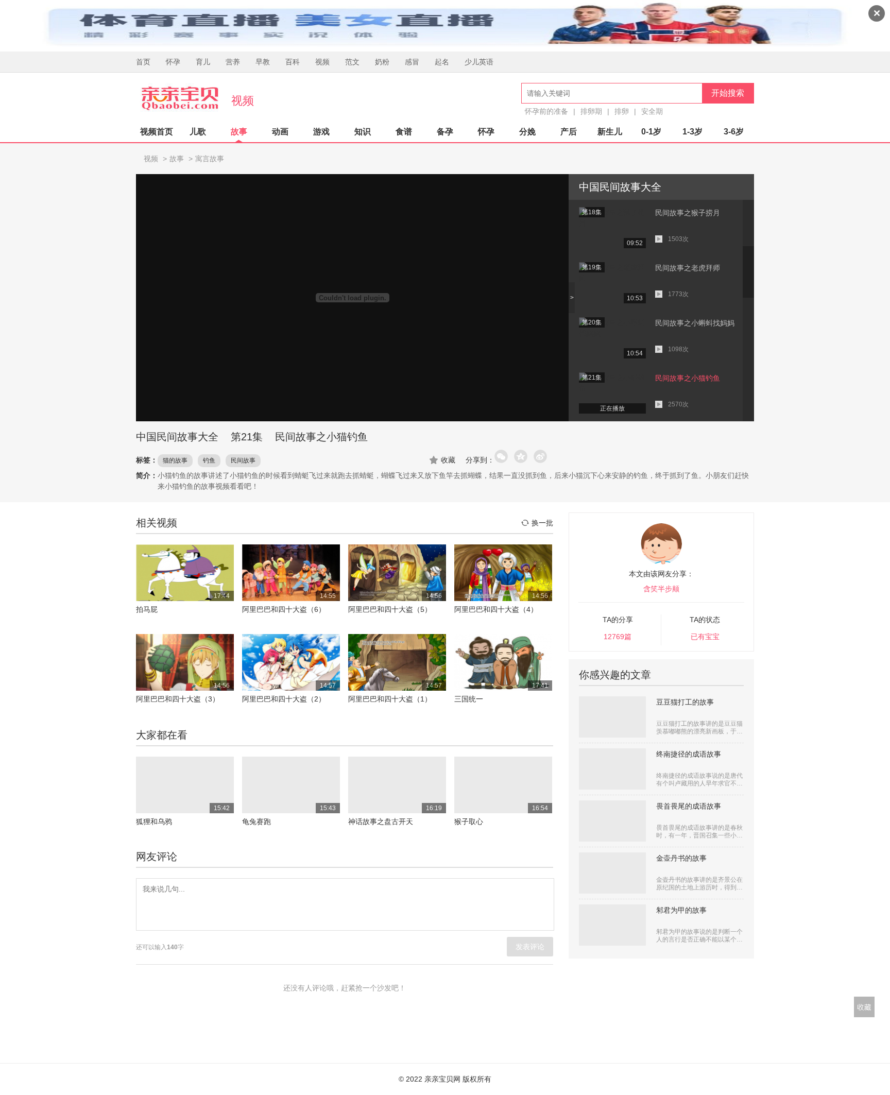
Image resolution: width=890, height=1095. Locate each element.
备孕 (445, 131)
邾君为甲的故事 (681, 910)
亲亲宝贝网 (180, 98)
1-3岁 (692, 131)
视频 (322, 62)
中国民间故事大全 (177, 436)
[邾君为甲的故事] (612, 925)
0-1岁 (651, 131)
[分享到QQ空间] (521, 457)
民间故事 (243, 460)
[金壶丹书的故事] (612, 873)
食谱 (404, 131)
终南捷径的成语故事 (688, 754)
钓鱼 (209, 460)
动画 (280, 131)
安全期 (652, 111)
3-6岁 (734, 131)
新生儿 (609, 131)
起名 (442, 62)
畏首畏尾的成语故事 (688, 806)
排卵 (621, 111)
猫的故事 (175, 460)
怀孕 (173, 62)
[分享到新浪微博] (541, 457)
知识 (362, 131)
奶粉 (382, 62)
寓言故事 (209, 159)
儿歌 (198, 131)
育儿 (203, 62)
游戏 (321, 131)
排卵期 (591, 111)
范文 (352, 62)
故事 (239, 131)
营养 (233, 62)
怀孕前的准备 (546, 111)
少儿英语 (479, 62)
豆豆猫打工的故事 (685, 702)
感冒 (412, 62)
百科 (292, 62)
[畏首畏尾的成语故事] (612, 821)
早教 (262, 62)
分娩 (527, 131)
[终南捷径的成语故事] (612, 769)
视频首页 (156, 131)
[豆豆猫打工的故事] (612, 717)
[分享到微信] (501, 457)
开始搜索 (727, 93)
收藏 (448, 460)
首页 (143, 62)
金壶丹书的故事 (681, 858)
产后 (568, 131)
